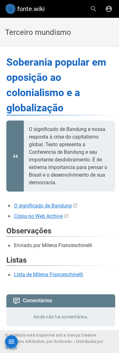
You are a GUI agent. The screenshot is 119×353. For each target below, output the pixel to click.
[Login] (108, 8)
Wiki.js (11, 348)
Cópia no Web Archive (38, 216)
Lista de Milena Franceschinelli (48, 274)
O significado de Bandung (43, 206)
